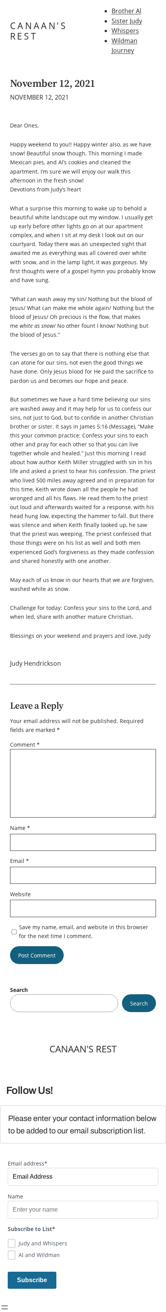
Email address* (27, 1163)
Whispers (125, 30)
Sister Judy (127, 21)
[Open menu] (4, 1307)
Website (20, 894)
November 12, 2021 (52, 83)
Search (19, 989)
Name (20, 828)
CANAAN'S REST (39, 30)
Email (19, 860)
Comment (25, 744)
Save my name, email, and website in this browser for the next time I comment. (83, 931)
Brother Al (126, 11)
